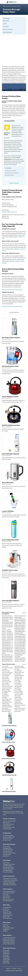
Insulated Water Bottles (8, 867)
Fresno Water (5, 708)
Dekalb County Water (19, 710)
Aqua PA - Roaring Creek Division (9, 633)
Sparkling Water (6, 959)
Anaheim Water (5, 703)
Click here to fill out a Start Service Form (12, 289)
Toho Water (4, 669)
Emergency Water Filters (8, 837)
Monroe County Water (7, 706)
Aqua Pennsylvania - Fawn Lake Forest (11, 640)
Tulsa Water (4, 697)
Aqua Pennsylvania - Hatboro (8, 644)
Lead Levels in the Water (10, 170)
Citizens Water (18, 689)
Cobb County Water (6, 674)
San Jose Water (18, 686)
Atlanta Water (18, 697)
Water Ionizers (6, 822)
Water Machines (6, 896)
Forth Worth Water (19, 692)
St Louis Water (18, 681)
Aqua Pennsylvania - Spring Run (9, 647)
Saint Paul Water (6, 685)
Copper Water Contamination (10, 878)
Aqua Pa (4, 628)
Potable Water (6, 929)
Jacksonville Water (19, 694)
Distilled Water (6, 953)
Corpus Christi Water (7, 688)
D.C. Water (17, 669)
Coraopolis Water (18, 654)
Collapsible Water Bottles (9, 864)
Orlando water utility (19, 672)
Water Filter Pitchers (7, 838)
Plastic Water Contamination (9, 884)
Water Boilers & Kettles (9, 844)
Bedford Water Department (8, 659)
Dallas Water (17, 680)
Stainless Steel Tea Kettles (9, 853)
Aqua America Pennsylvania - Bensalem (11, 625)
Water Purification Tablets (9, 827)
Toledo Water (5, 692)
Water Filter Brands (7, 918)
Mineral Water (6, 956)
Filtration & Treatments (9, 818)
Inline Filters (6, 910)
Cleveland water (6, 680)
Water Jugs (5, 894)
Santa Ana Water (6, 689)
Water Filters (6, 905)
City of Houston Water (7, 672)
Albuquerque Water (19, 666)
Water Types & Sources (9, 948)
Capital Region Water (19, 630)
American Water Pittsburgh (8, 623)
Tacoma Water (5, 683)
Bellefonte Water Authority (8, 661)
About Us (8, 968)
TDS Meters (5, 924)
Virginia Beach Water (7, 699)
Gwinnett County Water (7, 667)
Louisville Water (5, 675)
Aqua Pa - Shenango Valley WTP (9, 634)
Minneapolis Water (6, 691)
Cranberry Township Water (21, 658)
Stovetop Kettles (7, 854)
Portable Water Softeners (9, 940)
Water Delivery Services (8, 899)
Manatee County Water (20, 705)
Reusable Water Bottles (8, 868)
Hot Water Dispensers (8, 900)
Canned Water (6, 952)
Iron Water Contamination (9, 881)
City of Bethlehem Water (20, 639)
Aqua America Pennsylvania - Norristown (11, 626)
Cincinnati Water (18, 691)
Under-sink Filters (7, 913)
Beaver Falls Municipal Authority (9, 656)
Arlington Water (5, 695)
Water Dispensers (7, 889)
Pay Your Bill (6, 26)
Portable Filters (7, 833)
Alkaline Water (6, 950)
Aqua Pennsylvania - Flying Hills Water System (13, 642)
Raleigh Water (18, 702)
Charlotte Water (18, 685)
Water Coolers (6, 897)
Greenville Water (6, 670)
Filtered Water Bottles (8, 835)
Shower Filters (6, 916)
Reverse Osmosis (7, 825)
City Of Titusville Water (20, 645)
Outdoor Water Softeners (9, 939)
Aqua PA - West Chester (7, 639)
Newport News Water (7, 702)
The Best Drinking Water (8, 928)
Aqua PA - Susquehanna (7, 637)
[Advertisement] (14, 50)
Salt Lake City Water (6, 681)
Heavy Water (6, 955)
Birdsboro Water (18, 617)
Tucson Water (5, 666)
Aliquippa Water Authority (8, 617)
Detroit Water (18, 695)
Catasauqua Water (19, 633)
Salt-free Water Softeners (9, 943)
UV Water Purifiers (7, 828)
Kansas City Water (19, 703)
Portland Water (18, 674)
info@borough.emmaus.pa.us (9, 211)
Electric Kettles (6, 846)
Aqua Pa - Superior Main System (9, 636)
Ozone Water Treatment (8, 824)
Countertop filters (7, 907)
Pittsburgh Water (6, 700)
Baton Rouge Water (6, 710)
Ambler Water (5, 620)
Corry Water (17, 656)
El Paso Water (18, 700)
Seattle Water (18, 688)
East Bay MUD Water (19, 675)
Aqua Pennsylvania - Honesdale (9, 645)
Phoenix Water (5, 677)
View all (23, 612)
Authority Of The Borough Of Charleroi (11, 651)
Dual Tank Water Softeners (9, 937)
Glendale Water (5, 678)
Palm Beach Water (6, 711)
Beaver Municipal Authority (8, 658)
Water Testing (6, 926)
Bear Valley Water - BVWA (8, 654)
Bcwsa (3, 653)
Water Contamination (9, 876)
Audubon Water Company (8, 650)
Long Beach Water (6, 705)
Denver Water (18, 683)
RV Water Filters (6, 840)
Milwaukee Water (19, 699)
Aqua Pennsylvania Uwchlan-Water (10, 648)
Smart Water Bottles (7, 870)
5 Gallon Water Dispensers (9, 891)
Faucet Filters (6, 908)
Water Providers (6, 6)
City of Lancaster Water (20, 642)
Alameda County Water (7, 686)
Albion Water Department (8, 615)
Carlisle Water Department (21, 631)
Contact (5, 23)
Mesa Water (17, 706)
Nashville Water (18, 670)
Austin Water (18, 711)
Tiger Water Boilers (7, 848)
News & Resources (7, 32)
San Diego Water (18, 678)
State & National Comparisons (12, 173)
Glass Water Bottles (7, 865)
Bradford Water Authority (20, 623)
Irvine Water (4, 694)
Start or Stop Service (8, 29)
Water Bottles (6, 860)
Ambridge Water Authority (8, 622)
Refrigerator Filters (7, 912)
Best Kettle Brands (7, 851)
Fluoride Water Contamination (10, 880)
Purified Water (6, 958)
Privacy (19, 968)
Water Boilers (6, 856)
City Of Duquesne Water (20, 640)
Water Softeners (7, 935)
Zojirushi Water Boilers (8, 849)
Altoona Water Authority (7, 619)
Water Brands (6, 862)
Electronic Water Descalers (9, 821)
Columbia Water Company (21, 651)
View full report (14, 183)
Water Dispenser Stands (8, 893)
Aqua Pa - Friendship (7, 631)
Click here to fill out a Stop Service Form (12, 306)
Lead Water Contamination (9, 883)
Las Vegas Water (18, 677)
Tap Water (5, 931)
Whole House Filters (7, 915)
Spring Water (6, 961)
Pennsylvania (13, 6)
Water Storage (6, 963)
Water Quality (6, 20)
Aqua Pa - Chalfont (6, 630)
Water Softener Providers (9, 942)
